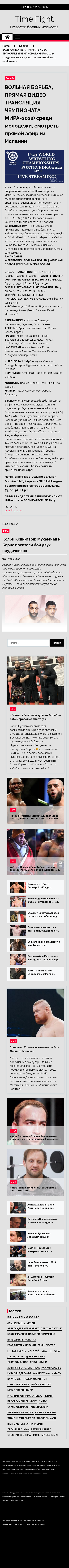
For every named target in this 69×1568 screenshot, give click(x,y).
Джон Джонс (16, 1356)
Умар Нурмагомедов (20, 1412)
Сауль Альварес (17, 1407)
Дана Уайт (34, 1351)
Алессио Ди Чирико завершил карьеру (38, 1235)
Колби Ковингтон (35, 1379)
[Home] (7, 37)
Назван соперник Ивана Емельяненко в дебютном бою (33, 1189)
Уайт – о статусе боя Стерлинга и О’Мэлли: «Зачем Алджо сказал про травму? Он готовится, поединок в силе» (42, 972)
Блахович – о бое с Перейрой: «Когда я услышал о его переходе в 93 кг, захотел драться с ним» (43, 886)
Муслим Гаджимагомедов (24, 1396)
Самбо (43, 1401)
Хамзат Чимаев (46, 1418)
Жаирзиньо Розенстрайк (23, 1367)
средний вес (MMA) (19, 1435)
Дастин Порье (51, 1351)
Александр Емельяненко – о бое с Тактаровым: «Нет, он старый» (43, 900)
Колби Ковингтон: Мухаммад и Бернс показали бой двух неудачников (31, 545)
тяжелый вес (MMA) (45, 1435)
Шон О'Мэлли (16, 1424)
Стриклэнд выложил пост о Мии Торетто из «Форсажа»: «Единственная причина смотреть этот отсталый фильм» (43, 944)
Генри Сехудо (46, 1345)
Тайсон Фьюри (38, 1407)
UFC (13, 709)
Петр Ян (48, 1396)
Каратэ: (56, 1373)
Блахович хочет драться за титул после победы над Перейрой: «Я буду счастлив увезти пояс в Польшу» (43, 915)
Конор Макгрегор (18, 1384)
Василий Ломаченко (41, 1334)
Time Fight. (34, 18)
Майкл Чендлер (41, 1384)
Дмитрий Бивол (17, 1362)
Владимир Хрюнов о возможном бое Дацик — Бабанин (34, 1049)
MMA (15, 1317)
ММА (6, 531)
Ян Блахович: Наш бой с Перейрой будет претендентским (40, 1278)
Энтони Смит (34, 1424)
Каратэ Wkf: (14, 1379)
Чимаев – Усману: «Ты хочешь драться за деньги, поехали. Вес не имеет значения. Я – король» (35, 817)
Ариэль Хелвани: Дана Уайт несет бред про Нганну (40, 1206)
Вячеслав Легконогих (21, 1339)
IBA (9, 1317)
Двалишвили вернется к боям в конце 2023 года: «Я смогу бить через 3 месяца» (43, 929)
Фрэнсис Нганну (45, 1412)
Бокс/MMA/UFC (17, 1334)
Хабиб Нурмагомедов (21, 1418)
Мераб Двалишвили (20, 1390)
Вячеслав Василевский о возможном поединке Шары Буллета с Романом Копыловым (42, 1221)
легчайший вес (41, 1429)
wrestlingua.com (14, 510)
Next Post (8, 523)
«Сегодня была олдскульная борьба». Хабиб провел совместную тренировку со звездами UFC (35, 717)
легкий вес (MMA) (18, 1429)
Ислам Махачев (51, 1367)
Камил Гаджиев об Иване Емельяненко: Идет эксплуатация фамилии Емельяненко (35, 1138)
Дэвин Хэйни (38, 1362)
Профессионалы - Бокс (22, 1401)
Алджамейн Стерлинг (21, 1323)
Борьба (10, 78)
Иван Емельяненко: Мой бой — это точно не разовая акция (41, 1264)
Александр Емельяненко (23, 1328)
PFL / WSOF (26, 1317)
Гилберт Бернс (16, 1351)
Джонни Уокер (35, 1356)
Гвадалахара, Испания (21, 1345)
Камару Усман (41, 1373)
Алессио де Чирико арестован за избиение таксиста (41, 1293)
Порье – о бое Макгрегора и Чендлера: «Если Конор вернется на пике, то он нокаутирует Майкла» (42, 958)
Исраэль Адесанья (19, 1373)
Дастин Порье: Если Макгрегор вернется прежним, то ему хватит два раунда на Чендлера (42, 1250)
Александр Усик (51, 1328)
